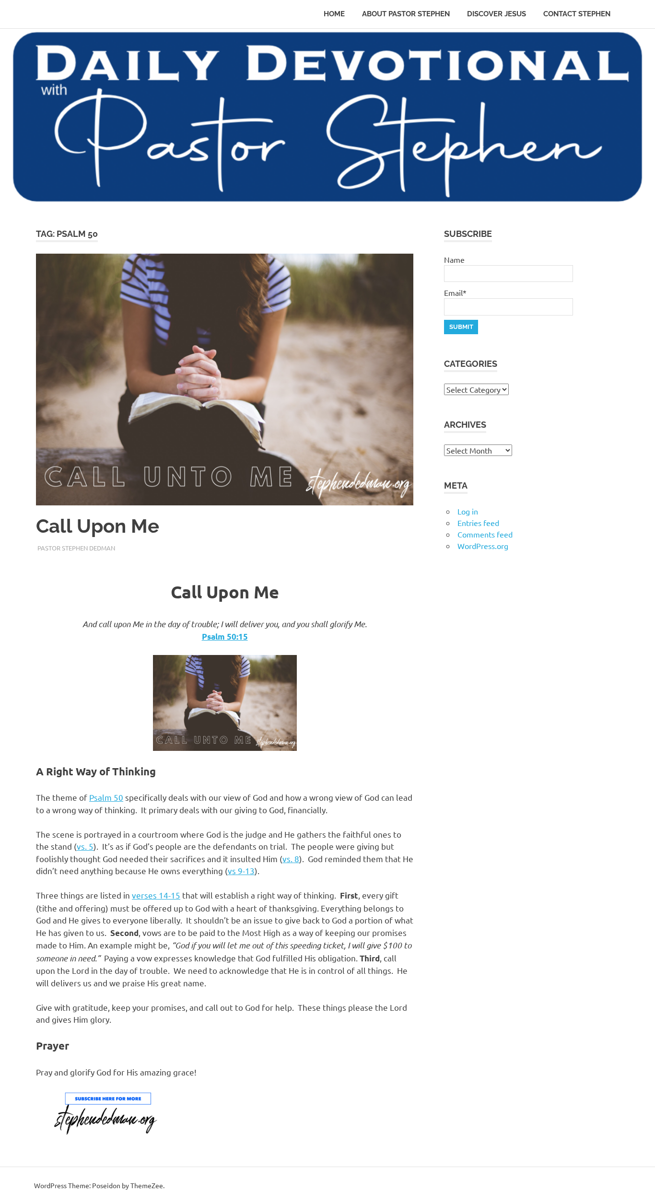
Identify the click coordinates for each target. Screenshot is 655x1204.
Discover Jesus (496, 14)
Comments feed (485, 534)
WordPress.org (482, 545)
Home (334, 14)
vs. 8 (290, 858)
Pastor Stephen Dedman (76, 548)
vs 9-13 (241, 870)
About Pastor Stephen (406, 14)
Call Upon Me (97, 525)
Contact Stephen (576, 14)
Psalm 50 (106, 797)
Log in (467, 511)
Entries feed (478, 522)
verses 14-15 (156, 895)
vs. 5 (85, 846)
